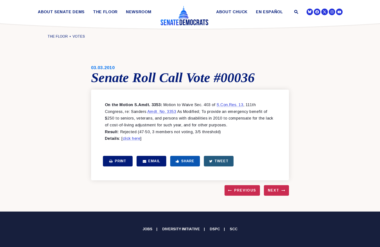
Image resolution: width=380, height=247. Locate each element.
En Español (269, 12)
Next (273, 190)
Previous (245, 190)
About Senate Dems (61, 12)
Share (187, 161)
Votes (79, 36)
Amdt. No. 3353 (161, 111)
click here (132, 138)
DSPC (215, 229)
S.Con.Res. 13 (230, 105)
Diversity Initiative (181, 229)
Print (120, 161)
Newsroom (138, 12)
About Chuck (232, 12)
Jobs (147, 229)
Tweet (221, 161)
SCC (234, 229)
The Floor (105, 12)
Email (154, 161)
